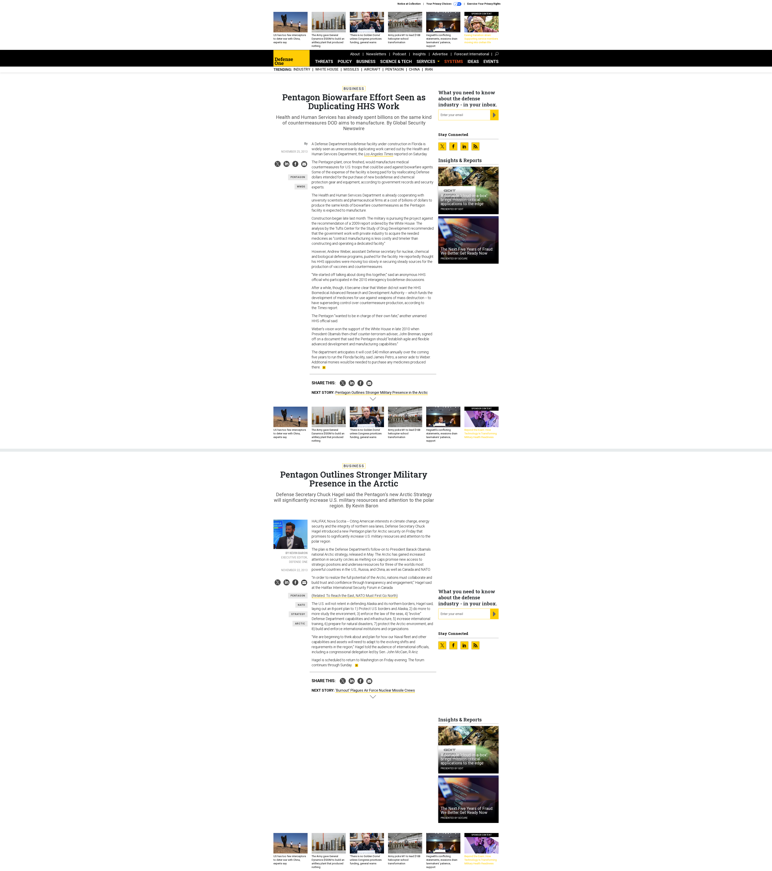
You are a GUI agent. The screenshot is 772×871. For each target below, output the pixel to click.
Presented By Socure (454, 258)
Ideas (473, 61)
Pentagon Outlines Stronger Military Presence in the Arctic (381, 392)
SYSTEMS (453, 61)
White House (327, 69)
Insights (419, 54)
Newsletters (376, 54)
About (355, 54)
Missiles (351, 69)
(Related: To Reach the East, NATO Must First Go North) (355, 595)
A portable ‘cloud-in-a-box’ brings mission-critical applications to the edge (464, 199)
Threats (324, 61)
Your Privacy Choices (439, 3)
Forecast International (471, 54)
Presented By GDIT (452, 209)
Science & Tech (396, 61)
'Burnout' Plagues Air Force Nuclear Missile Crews (375, 690)
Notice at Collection (409, 3)
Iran (429, 69)
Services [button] (426, 61)
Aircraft (372, 69)
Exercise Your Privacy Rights (484, 3)
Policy (345, 61)
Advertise (440, 54)
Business (366, 61)
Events (491, 61)
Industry (301, 69)
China (414, 69)
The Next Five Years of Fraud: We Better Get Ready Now (467, 251)
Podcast (399, 54)
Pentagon (394, 69)
